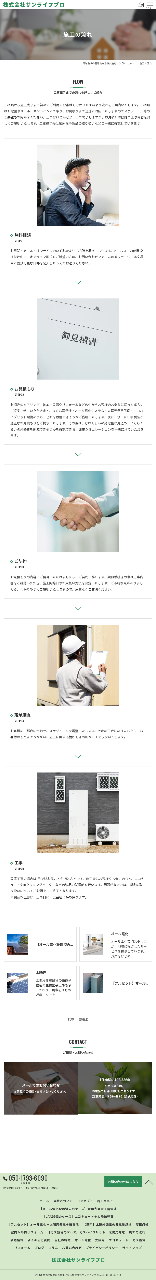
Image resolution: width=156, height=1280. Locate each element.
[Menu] (149, 4)
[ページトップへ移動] (149, 1182)
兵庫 (71, 1019)
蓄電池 (83, 1019)
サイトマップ (132, 1247)
